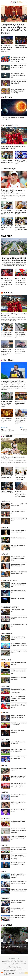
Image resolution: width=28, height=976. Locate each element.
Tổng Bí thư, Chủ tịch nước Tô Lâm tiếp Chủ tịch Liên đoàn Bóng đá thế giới (14, 28)
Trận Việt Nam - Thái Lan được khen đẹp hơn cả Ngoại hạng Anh (18, 672)
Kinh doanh (8, 360)
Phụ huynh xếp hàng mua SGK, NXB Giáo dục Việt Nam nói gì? (6, 334)
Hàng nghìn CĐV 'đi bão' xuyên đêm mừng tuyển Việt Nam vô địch (18, 698)
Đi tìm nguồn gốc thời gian (17, 598)
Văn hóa (5, 713)
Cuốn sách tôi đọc (9, 580)
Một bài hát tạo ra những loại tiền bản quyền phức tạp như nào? (18, 717)
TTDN (4, 871)
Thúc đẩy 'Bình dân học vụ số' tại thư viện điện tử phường (7, 212)
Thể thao (5, 739)
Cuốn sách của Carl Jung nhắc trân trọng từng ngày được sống (18, 585)
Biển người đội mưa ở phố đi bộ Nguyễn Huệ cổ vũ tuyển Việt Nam (6, 283)
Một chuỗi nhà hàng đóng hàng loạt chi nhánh (20, 403)
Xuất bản (7, 97)
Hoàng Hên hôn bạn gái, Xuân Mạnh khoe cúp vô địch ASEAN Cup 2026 (18, 691)
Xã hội (4, 766)
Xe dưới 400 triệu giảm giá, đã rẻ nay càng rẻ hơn (20, 351)
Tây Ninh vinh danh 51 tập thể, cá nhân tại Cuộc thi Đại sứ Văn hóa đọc (19, 645)
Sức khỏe (6, 819)
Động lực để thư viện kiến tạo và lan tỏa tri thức (6, 227)
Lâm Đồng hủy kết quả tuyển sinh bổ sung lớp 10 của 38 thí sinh (18, 917)
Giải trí (5, 792)
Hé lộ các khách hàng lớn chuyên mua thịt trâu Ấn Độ (18, 91)
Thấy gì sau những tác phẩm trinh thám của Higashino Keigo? (18, 558)
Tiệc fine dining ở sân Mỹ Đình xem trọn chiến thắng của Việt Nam (18, 849)
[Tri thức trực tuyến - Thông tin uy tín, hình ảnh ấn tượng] (17, 2)
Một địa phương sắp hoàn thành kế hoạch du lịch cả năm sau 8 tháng (18, 857)
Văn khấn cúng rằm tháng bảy (18, 537)
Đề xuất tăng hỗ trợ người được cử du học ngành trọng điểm (18, 910)
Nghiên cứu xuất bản (10, 607)
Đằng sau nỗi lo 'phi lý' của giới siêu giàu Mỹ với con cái (20, 477)
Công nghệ (6, 660)
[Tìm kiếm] (25, 2)
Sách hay (5, 528)
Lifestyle (7, 436)
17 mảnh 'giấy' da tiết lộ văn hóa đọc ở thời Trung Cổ (20, 212)
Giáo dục (5, 898)
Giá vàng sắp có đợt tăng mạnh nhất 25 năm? (6, 420)
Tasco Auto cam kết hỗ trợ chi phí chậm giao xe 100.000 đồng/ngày (18, 876)
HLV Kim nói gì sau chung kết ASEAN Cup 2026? (21, 162)
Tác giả (5, 554)
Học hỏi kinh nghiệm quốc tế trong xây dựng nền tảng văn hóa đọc (18, 638)
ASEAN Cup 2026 (10, 125)
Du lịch (5, 845)
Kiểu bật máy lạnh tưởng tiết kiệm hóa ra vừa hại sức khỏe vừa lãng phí (18, 830)
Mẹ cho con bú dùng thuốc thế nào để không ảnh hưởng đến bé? (18, 838)
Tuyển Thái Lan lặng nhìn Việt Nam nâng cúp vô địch (18, 59)
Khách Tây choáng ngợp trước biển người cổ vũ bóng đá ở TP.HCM (18, 705)
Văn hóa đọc (9, 169)
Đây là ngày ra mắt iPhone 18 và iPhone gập (18, 75)
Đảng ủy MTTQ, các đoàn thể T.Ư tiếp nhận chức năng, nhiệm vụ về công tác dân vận (18, 785)
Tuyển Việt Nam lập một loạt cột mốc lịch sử (21, 47)
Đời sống (5, 686)
